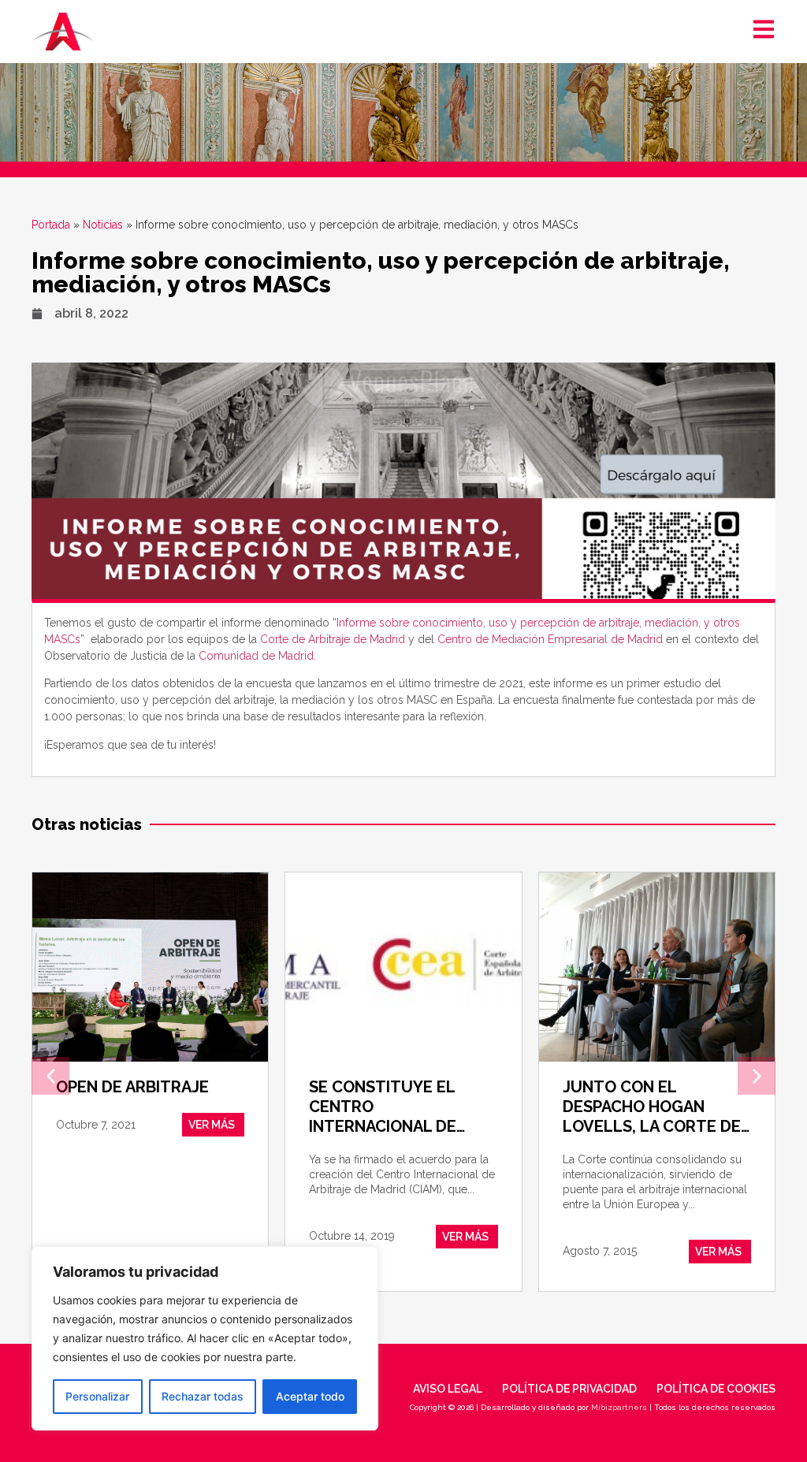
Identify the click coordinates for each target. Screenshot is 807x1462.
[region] (205, 1338)
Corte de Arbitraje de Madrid (334, 639)
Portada (51, 224)
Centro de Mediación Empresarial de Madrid (550, 639)
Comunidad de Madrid (256, 655)
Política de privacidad (569, 1388)
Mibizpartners (619, 1407)
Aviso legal (447, 1388)
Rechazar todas (203, 1396)
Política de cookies (715, 1388)
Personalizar (97, 1396)
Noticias (103, 224)
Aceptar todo (310, 1396)
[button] (50, 1076)
